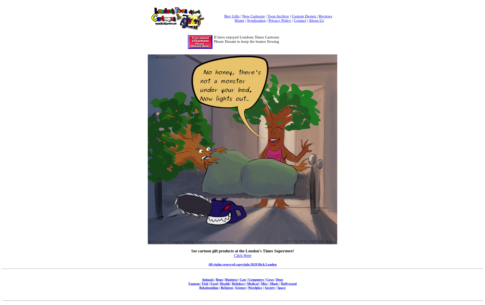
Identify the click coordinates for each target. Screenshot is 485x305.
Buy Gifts (231, 16)
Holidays (238, 284)
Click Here (242, 255)
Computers (256, 279)
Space (281, 288)
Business (231, 279)
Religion (227, 288)
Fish (205, 284)
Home (239, 20)
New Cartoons (253, 16)
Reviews (325, 16)
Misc (264, 284)
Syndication (256, 20)
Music (274, 284)
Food (214, 284)
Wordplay (255, 288)
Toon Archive (278, 16)
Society (270, 288)
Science (240, 288)
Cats (243, 279)
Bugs (219, 279)
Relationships (209, 288)
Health (225, 284)
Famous (194, 284)
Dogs (279, 279)
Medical (253, 284)
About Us (316, 20)
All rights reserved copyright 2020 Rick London (242, 264)
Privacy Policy (280, 20)
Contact (300, 20)
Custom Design (304, 16)
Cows (270, 279)
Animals (208, 279)
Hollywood (289, 284)
